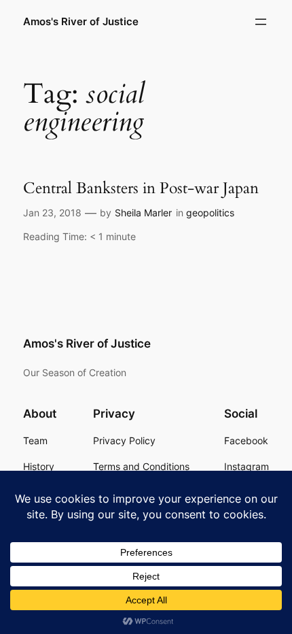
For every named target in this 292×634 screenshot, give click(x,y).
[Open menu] (261, 22)
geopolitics (210, 212)
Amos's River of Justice (81, 22)
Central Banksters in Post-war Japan (141, 188)
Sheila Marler (143, 212)
